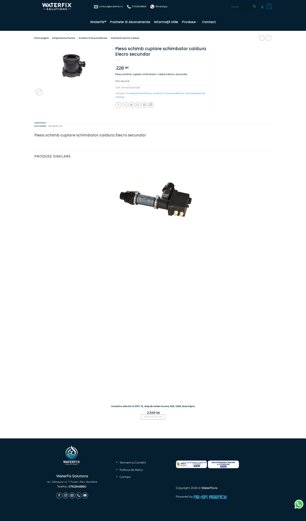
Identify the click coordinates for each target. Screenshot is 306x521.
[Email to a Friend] (138, 105)
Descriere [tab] (40, 126)
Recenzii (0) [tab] (56, 126)
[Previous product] (268, 38)
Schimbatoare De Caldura (125, 38)
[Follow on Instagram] (66, 495)
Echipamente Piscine (63, 38)
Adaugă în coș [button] (153, 417)
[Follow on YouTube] (85, 495)
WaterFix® (98, 22)
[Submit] (254, 7)
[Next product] (262, 38)
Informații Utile (166, 22)
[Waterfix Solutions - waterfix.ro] (57, 6)
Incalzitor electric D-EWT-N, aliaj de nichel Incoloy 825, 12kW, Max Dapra (153, 406)
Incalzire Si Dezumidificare (93, 38)
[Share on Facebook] (118, 105)
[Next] (47, 90)
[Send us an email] (72, 495)
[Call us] (78, 495)
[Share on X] (125, 105)
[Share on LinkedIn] (151, 105)
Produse (189, 22)
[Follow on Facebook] (59, 495)
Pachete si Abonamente (130, 22)
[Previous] (36, 432)
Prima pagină (41, 38)
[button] (262, 6)
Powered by (185, 496)
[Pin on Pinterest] (144, 105)
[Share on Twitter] (131, 105)
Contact (209, 22)
